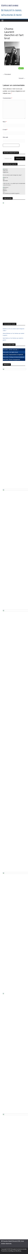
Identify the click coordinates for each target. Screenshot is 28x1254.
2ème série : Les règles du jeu (10, 352)
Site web (5, 137)
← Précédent (7, 74)
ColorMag (10, 1251)
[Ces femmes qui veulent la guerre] (6, 190)
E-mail (5, 129)
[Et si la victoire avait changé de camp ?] (6, 171)
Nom (5, 121)
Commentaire (7, 98)
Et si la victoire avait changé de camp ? (12, 175)
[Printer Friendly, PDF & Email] (21, 68)
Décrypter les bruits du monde (9, 5)
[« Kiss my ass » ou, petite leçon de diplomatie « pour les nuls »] (6, 180)
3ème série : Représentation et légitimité (13, 354)
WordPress (18, 1251)
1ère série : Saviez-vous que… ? (11, 349)
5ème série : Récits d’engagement (11, 359)
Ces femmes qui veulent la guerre (11, 193)
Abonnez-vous (19, 158)
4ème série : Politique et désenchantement (13, 357)
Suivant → (22, 78)
